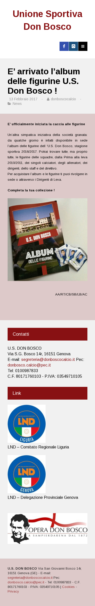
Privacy (13, 591)
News (17, 104)
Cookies (68, 587)
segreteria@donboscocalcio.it (48, 359)
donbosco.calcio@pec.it (29, 365)
